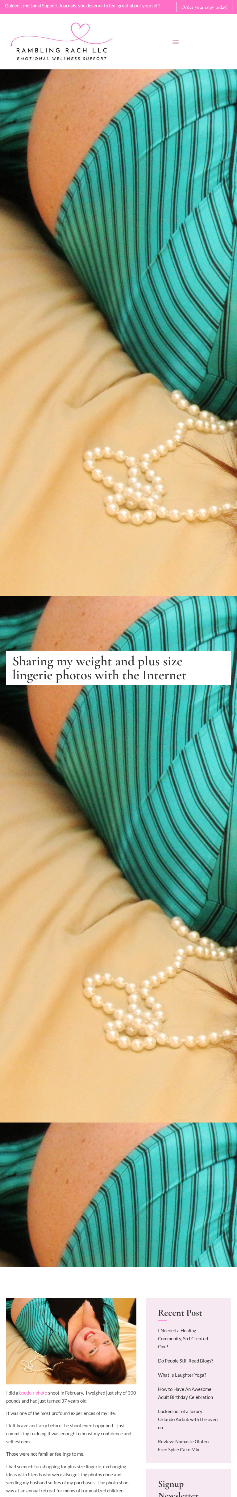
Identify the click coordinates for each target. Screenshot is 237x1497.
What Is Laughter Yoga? (182, 1375)
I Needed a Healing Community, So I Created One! (183, 1338)
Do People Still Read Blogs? (185, 1360)
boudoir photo (33, 1393)
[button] (175, 41)
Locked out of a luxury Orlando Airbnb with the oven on (188, 1419)
